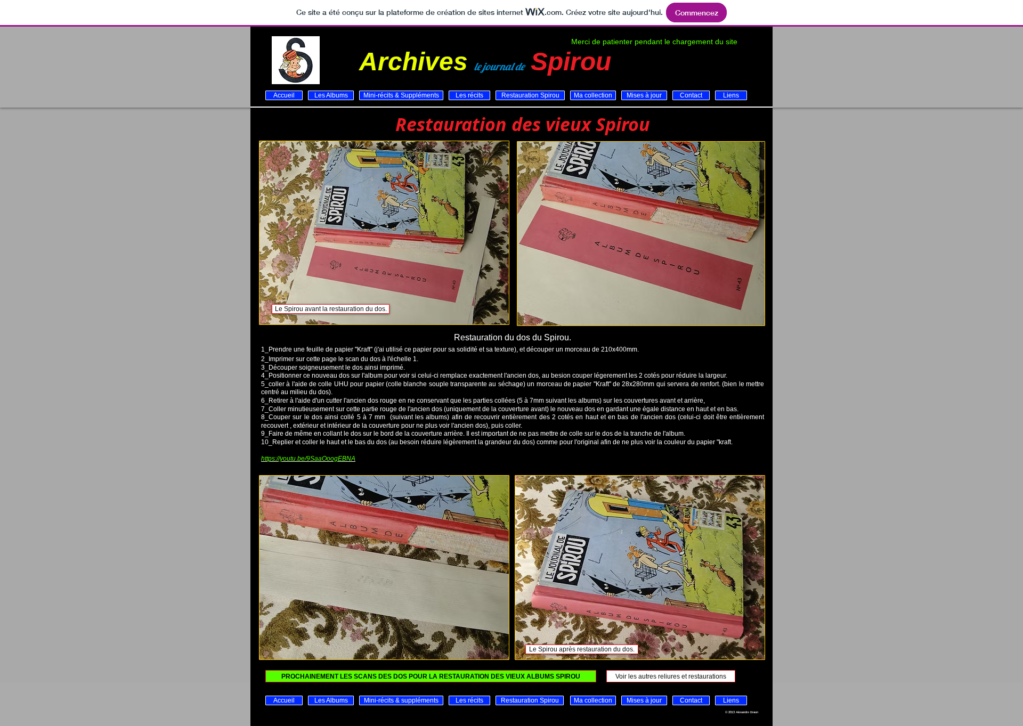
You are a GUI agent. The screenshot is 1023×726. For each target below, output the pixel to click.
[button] (330, 309)
